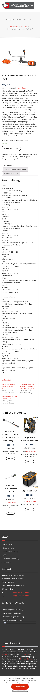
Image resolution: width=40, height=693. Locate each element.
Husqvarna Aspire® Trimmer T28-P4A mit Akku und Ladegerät (28, 386)
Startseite (14, 27)
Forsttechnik (24, 654)
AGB (4, 555)
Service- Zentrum (26, 659)
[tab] (10, 165)
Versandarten (8, 544)
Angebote (28, 156)
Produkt (24, 27)
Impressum (7, 562)
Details (10, 458)
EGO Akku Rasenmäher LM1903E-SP (10, 397)
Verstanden (20, 687)
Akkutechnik (19, 156)
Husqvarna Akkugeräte (10, 159)
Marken (4, 654)
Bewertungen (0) (11, 173)
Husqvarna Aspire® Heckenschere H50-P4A (8, 386)
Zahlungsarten (8, 548)
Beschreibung (9, 165)
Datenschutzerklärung (11, 559)
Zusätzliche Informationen (15, 169)
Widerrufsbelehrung (10, 551)
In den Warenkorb (11, 148)
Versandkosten (22, 88)
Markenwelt (24, 159)
